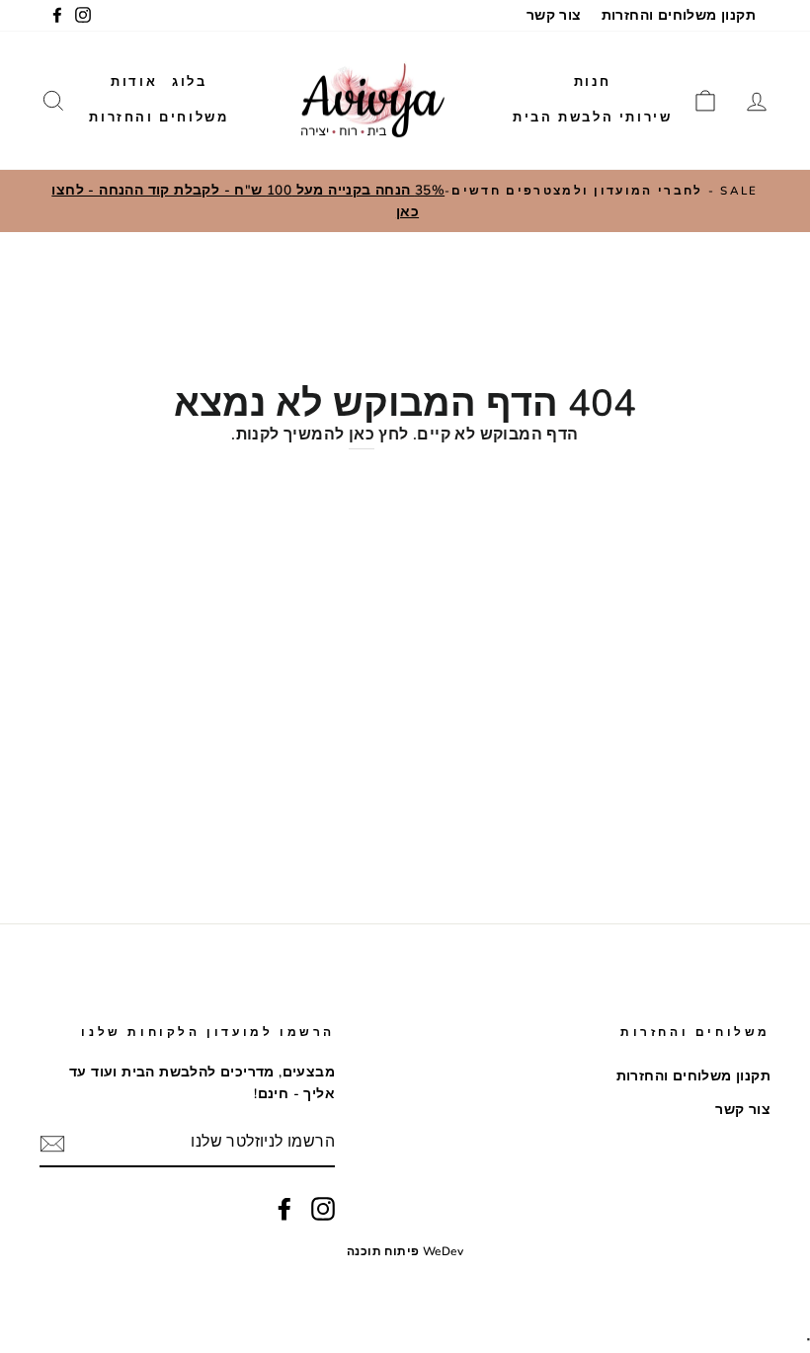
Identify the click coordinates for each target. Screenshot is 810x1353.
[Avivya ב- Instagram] (323, 1209)
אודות (134, 82)
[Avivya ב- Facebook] (284, 1209)
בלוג (189, 82)
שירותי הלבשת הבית (592, 117)
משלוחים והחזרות (158, 117)
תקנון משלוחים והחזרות (679, 15)
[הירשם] (52, 1143)
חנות (592, 82)
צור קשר (554, 15)
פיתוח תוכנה (383, 1251)
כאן (361, 434)
